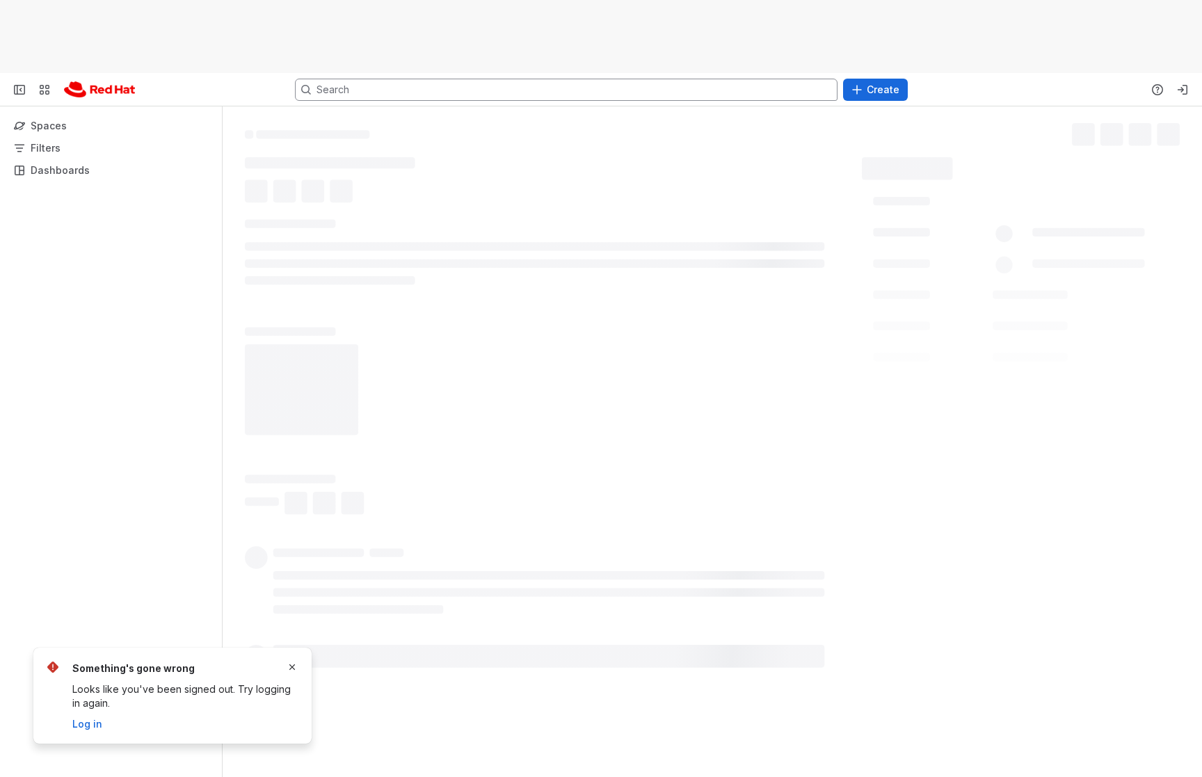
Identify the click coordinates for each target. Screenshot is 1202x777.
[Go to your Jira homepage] (99, 90)
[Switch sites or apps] (44, 90)
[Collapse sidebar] (19, 90)
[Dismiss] (292, 667)
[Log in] (1182, 90)
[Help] (1157, 90)
